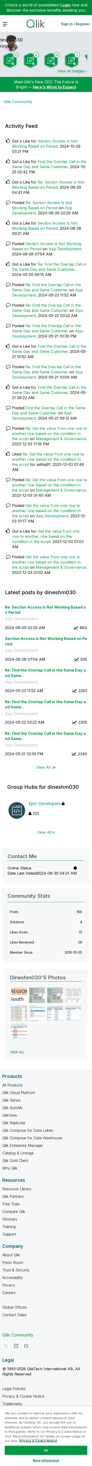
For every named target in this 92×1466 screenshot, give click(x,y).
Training (9, 1226)
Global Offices (14, 1307)
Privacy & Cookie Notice (23, 1396)
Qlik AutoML (12, 1107)
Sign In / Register (75, 24)
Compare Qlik (13, 1211)
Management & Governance (61, 438)
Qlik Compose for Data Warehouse (32, 1138)
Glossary (9, 1219)
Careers (9, 1292)
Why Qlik (9, 1168)
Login (65, 5)
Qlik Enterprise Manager (22, 1145)
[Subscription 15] (31, 59)
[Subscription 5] (72, 59)
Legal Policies (14, 1388)
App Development (65, 248)
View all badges (71, 71)
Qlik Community (18, 101)
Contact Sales (14, 1314)
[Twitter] (5, 1345)
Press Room (12, 1262)
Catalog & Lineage (18, 1153)
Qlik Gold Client (15, 1160)
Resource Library (16, 1188)
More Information (46, 1460)
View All (44, 832)
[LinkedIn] (16, 1345)
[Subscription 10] (10, 59)
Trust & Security (16, 1270)
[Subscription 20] (51, 59)
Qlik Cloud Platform (18, 1092)
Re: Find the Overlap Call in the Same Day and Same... (45, 673)
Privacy (8, 1285)
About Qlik (11, 1255)
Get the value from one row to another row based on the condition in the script (46, 510)
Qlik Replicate (13, 1122)
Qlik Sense (11, 1100)
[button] (19, 995)
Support (9, 1234)
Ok (46, 1450)
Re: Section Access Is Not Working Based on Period (45, 610)
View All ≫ (46, 767)
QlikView (9, 1115)
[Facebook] (26, 1345)
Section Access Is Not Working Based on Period (46, 641)
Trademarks (12, 1403)
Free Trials (11, 1204)
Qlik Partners (13, 1196)
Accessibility (12, 1277)
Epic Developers (45, 803)
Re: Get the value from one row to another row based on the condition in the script (49, 433)
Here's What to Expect (54, 87)
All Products (12, 1085)
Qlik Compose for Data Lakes (27, 1130)
